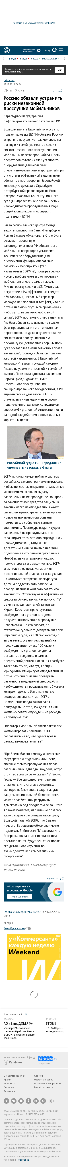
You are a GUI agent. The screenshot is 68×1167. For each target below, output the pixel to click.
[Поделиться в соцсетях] (60, 90)
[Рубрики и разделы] (60, 50)
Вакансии (9, 1091)
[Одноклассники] (28, 1101)
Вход (48, 50)
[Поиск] (54, 50)
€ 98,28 (23, 58)
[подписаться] (29, 928)
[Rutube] (36, 1101)
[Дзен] (21, 1101)
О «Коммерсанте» (14, 1075)
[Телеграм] (6, 1101)
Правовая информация (47, 1083)
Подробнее (23, 1159)
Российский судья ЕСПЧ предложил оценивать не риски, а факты (34, 465)
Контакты (9, 1083)
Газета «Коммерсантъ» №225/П (23, 912)
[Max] (43, 1101)
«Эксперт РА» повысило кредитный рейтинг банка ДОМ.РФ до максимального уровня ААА (19, 1033)
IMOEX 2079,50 (49, 58)
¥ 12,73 (34, 58)
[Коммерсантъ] (7, 50)
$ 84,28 (12, 58)
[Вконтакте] (14, 1101)
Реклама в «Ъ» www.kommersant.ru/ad (34, 23)
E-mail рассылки (43, 1087)
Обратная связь (43, 1079)
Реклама (9, 1087)
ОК (60, 70)
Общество (9, 80)
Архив (7, 1079)
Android (38, 1075)
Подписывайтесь (20, 896)
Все (27, 1014)
